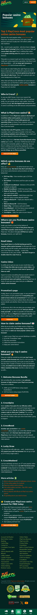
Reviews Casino (5, 568)
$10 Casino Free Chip (26, 561)
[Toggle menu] (18, 611)
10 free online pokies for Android (14, 483)
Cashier (21, 511)
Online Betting (5, 566)
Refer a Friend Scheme (27, 547)
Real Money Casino (25, 551)
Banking (3, 541)
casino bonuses (26, 37)
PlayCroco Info (24, 541)
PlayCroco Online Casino (17, 581)
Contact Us (4, 545)
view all (9, 319)
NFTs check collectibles (27, 568)
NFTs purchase (24, 566)
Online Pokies (24, 537)
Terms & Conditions (25, 555)
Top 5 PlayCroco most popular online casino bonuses (18, 33)
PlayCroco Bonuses (25, 539)
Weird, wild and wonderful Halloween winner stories (20, 481)
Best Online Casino (7, 539)
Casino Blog (4, 543)
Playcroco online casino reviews (13, 485)
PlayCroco (4, 65)
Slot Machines (24, 553)
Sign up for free (10, 153)
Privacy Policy (24, 543)
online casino (24, 85)
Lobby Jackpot (5, 555)
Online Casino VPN (7, 563)
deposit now (10, 395)
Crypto (3, 549)
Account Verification (7, 537)
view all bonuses (10, 216)
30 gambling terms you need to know (15, 495)
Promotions (23, 545)
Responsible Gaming (26, 549)
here (30, 507)
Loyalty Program (6, 557)
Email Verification (25, 563)
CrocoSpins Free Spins (8, 547)
